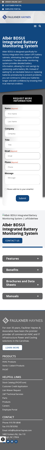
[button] (35, 26)
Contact (8, 417)
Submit (22, 198)
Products (9, 356)
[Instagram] (16, 441)
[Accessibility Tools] (3, 439)
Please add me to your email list (20, 189)
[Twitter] (8, 441)
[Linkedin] (12, 441)
